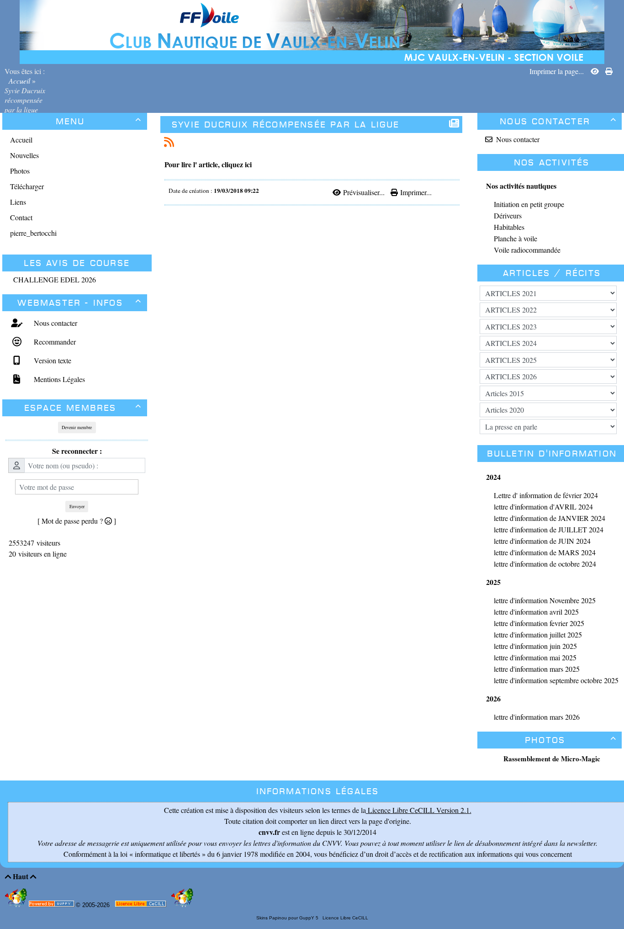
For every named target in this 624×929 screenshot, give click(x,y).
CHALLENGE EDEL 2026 (54, 279)
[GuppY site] (17, 905)
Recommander (54, 341)
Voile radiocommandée (527, 250)
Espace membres (83, 408)
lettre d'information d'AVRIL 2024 (543, 506)
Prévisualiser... (363, 192)
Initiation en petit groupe (529, 204)
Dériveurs (508, 215)
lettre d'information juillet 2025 (538, 634)
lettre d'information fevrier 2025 (539, 623)
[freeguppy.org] (52, 905)
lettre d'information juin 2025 (535, 646)
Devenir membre (77, 427)
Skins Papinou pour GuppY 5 (288, 917)
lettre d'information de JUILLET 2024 (548, 529)
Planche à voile (515, 238)
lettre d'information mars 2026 (537, 717)
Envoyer (77, 506)
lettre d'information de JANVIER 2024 (549, 518)
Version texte (51, 360)
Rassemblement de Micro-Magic (551, 759)
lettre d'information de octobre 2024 (545, 563)
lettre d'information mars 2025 (537, 669)
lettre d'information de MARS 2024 (545, 552)
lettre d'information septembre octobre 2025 (556, 680)
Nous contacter (54, 323)
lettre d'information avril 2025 (536, 611)
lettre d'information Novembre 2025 (545, 600)
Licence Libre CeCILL (344, 917)
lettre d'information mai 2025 (535, 657)
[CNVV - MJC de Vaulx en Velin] (312, 31)
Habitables (509, 227)
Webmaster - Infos (79, 303)
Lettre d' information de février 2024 (546, 495)
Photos (571, 740)
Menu (99, 121)
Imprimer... (415, 192)
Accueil (19, 80)
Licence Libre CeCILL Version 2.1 (418, 810)
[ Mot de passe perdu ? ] (76, 521)
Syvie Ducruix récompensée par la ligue (286, 124)
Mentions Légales (58, 379)
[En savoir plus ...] (141, 905)
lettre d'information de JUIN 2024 (542, 541)
